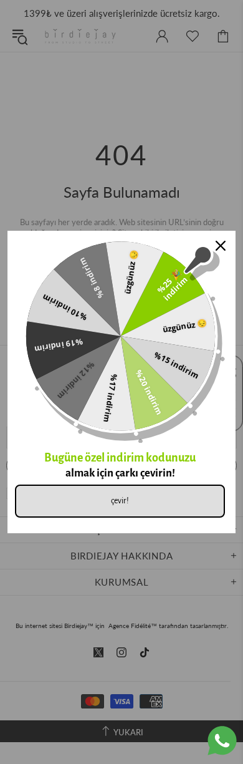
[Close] (221, 246)
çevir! (120, 500)
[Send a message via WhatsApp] (222, 740)
